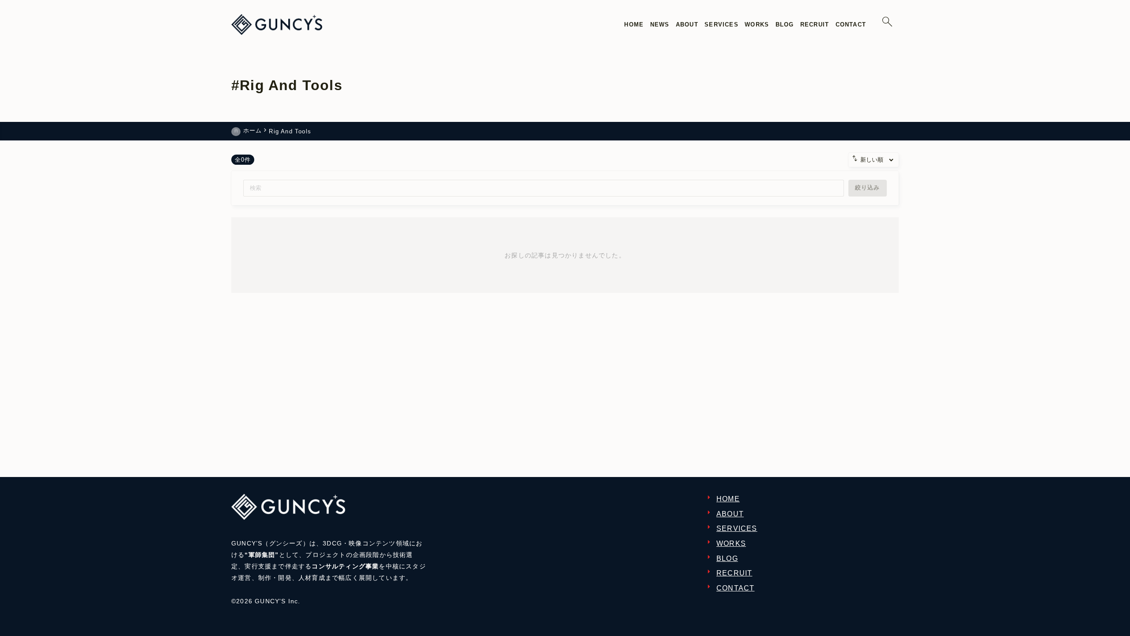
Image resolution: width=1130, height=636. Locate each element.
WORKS (731, 543)
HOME (728, 499)
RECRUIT (734, 573)
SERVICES (736, 528)
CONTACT (735, 588)
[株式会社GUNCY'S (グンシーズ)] (276, 25)
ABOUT (730, 514)
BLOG (727, 558)
